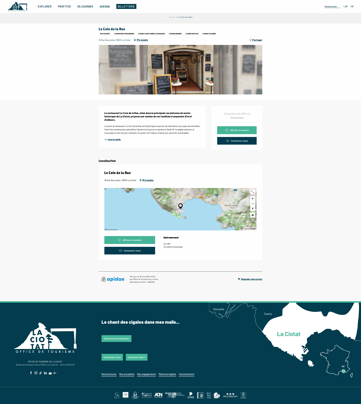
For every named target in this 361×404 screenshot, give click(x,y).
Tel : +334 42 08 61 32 (65, 364)
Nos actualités (126, 374)
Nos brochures (109, 374)
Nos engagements (146, 374)
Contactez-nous (112, 357)
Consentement (186, 374)
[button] (332, 6)
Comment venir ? (136, 357)
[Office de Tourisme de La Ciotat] (17, 6)
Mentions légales (167, 374)
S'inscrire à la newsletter (116, 338)
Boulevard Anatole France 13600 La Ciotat (35, 364)
